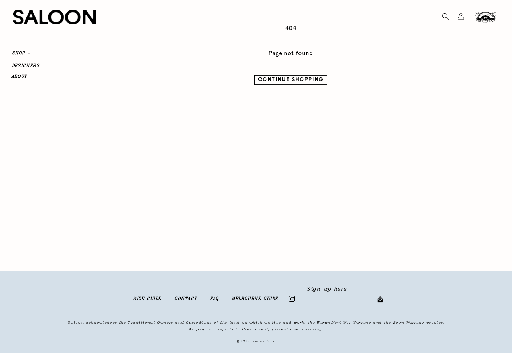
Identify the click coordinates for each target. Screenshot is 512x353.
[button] (445, 16)
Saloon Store (264, 341)
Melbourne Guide (255, 298)
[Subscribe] (380, 299)
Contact (185, 298)
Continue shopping (291, 79)
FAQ (214, 298)
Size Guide (147, 298)
